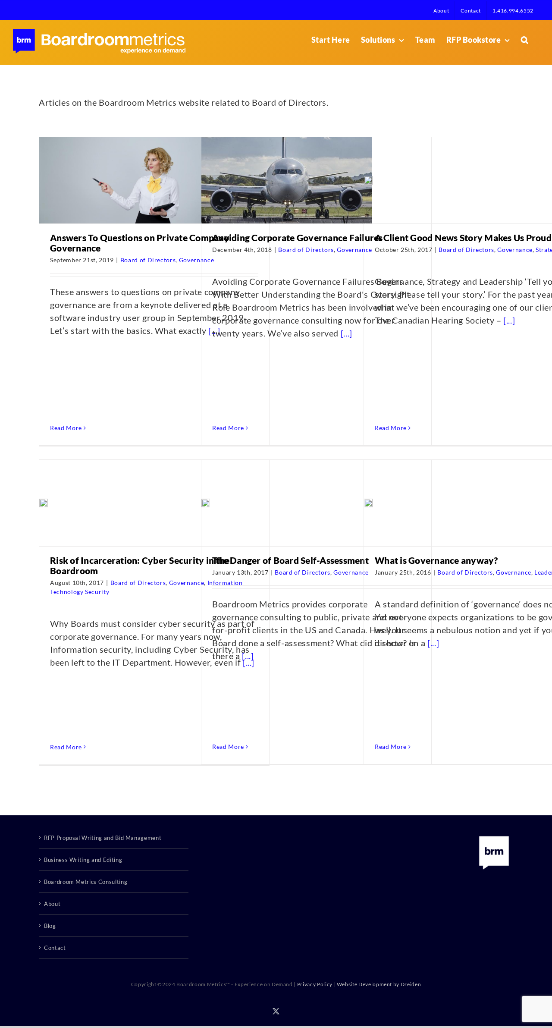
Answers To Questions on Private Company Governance (139, 242)
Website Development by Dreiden (379, 984)
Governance (354, 249)
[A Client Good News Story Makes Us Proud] (368, 180)
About (52, 903)
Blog (50, 925)
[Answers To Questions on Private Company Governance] (124, 180)
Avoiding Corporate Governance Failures (297, 237)
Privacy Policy (314, 984)
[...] (346, 333)
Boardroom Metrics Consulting (85, 881)
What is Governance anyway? (436, 560)
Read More (66, 427)
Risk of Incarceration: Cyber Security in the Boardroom (139, 565)
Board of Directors (148, 260)
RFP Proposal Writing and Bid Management (102, 837)
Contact (55, 947)
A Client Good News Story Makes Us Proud (463, 237)
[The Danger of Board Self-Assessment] (205, 503)
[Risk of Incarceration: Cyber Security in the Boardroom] (43, 503)
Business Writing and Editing (83, 859)
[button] (525, 39)
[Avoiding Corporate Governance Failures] (286, 180)
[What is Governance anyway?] (368, 503)
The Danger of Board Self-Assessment (290, 560)
